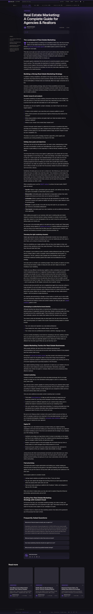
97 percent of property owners (38, 355)
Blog (52, 612)
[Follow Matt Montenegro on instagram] (32, 557)
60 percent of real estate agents (36, 46)
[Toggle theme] (83, 2)
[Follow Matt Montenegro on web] (30, 557)
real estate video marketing (53, 418)
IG (68, 612)
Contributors (56, 612)
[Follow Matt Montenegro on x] (34, 557)
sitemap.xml (21, 609)
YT (73, 612)
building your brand (45, 226)
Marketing (27, 10)
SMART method (44, 184)
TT (76, 612)
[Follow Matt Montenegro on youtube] (37, 557)
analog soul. (22, 612)
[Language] (80, 1)
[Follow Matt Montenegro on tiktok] (39, 557)
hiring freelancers (36, 397)
